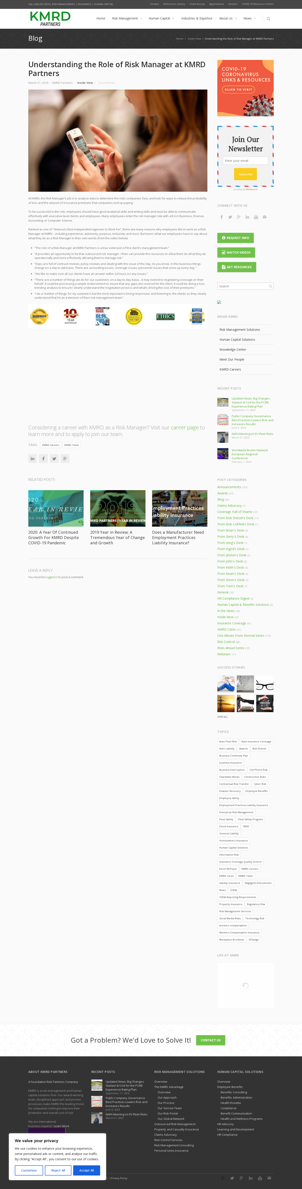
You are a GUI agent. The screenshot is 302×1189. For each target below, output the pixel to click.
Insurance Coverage (231, 623)
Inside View (194, 38)
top (293, 1180)
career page (185, 427)
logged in (52, 577)
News (222, 890)
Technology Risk (254, 918)
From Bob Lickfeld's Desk (235, 524)
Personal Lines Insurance (171, 1151)
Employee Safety (229, 798)
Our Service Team (170, 1108)
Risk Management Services (235, 911)
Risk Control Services (168, 1140)
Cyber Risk (260, 784)
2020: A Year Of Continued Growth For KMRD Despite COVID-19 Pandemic (53, 537)
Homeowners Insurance (233, 840)
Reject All (58, 1170)
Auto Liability (227, 748)
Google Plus (238, 216)
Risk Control (226, 642)
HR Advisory (225, 1124)
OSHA (233, 890)
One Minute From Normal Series (240, 635)
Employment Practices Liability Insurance (243, 805)
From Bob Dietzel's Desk (235, 518)
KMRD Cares (226, 629)
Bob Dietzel (259, 748)
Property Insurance (230, 904)
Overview (160, 1082)
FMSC (246, 826)
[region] (57, 1156)
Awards (222, 493)
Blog (220, 499)
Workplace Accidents (231, 939)
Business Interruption (232, 769)
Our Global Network (171, 1119)
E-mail (264, 216)
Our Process (166, 1103)
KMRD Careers (50, 445)
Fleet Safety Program (250, 819)
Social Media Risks (230, 918)
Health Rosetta (231, 1103)
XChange (254, 939)
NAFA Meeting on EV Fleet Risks (252, 434)
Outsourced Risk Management (174, 1124)
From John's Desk (230, 561)
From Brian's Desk (230, 530)
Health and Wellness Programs (242, 1119)
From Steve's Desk (231, 580)
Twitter (54, 458)
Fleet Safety (226, 819)
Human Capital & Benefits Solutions (243, 604)
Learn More (61, 1126)
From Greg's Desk (230, 543)
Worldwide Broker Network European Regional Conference (250, 454)
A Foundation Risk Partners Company (53, 1082)
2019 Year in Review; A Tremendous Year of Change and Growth (117, 537)
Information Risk (229, 854)
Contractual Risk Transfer (234, 784)
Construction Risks (255, 776)
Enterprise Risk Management (236, 812)
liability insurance (229, 883)
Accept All (86, 1170)
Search (270, 286)
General (222, 592)
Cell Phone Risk (258, 769)
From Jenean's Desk (231, 555)
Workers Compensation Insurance (239, 932)
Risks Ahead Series (230, 648)
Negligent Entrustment (258, 883)
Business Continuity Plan (233, 755)
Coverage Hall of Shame (234, 512)
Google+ (65, 458)
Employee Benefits (256, 791)
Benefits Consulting (234, 1092)
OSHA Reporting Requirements (237, 897)
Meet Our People (232, 359)
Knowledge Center (233, 349)
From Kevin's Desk (230, 574)
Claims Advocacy (229, 505)
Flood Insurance (228, 826)
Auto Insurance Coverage (256, 741)
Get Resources (239, 267)
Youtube (256, 216)
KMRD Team (71, 445)
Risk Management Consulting (174, 1145)
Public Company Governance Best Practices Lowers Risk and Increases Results (252, 420)
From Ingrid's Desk (231, 549)
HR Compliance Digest (233, 598)
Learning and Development (235, 1129)
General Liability (229, 833)
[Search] (268, 18)
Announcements (229, 487)
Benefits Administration (236, 1097)
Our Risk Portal (168, 1113)
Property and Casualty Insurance (176, 1129)
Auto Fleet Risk (228, 741)
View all (222, 716)
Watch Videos (238, 252)
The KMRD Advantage (168, 1087)
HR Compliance (227, 1135)
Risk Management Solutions (240, 329)
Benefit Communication (236, 1113)
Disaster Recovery (230, 791)
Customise (29, 1170)
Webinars (224, 654)
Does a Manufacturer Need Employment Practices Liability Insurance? (178, 537)
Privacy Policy (119, 1178)
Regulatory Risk (256, 904)
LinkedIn (32, 458)
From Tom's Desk (230, 586)
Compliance (229, 1108)
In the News (226, 611)
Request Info (238, 238)
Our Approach (167, 1097)
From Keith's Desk (230, 567)
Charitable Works (229, 776)
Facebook (43, 458)
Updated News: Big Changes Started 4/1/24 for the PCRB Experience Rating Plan (251, 402)
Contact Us (211, 1040)
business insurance (230, 762)
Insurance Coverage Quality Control (240, 861)
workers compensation (233, 925)
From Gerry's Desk (230, 536)
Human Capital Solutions (237, 339)
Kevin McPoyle (228, 868)
